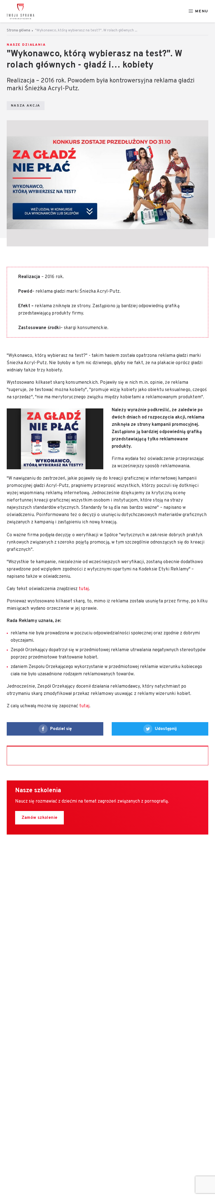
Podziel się (61, 729)
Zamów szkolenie (40, 818)
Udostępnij (166, 729)
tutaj (84, 589)
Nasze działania (26, 45)
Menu (201, 11)
